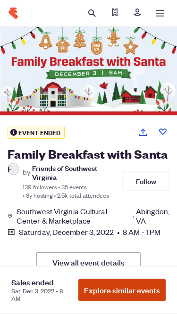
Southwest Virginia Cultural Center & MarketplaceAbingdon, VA (93, 216)
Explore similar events (122, 290)
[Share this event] (143, 132)
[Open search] (92, 13)
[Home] (13, 13)
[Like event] (162, 131)
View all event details (88, 262)
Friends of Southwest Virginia (64, 172)
